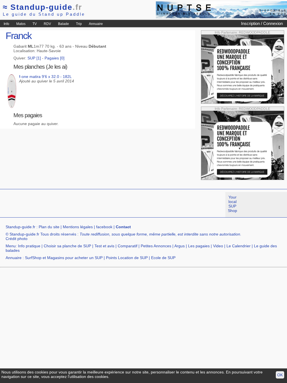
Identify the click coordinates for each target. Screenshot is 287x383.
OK (280, 375)
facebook (104, 227)
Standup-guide (42, 7)
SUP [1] (34, 58)
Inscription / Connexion (262, 23)
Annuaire (96, 24)
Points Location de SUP (127, 257)
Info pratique (29, 246)
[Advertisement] (102, 204)
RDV (47, 24)
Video (218, 246)
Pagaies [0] (54, 58)
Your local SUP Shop (232, 204)
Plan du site (49, 227)
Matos (21, 24)
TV (35, 24)
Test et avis (104, 246)
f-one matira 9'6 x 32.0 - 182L (45, 76)
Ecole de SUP (163, 257)
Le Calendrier (238, 246)
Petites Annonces (156, 246)
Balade (63, 24)
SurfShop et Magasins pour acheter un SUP (64, 257)
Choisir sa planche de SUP (67, 246)
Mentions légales (78, 227)
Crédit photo (16, 238)
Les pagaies (199, 246)
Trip (79, 24)
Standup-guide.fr (20, 227)
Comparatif (127, 246)
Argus (179, 246)
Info (6, 24)
